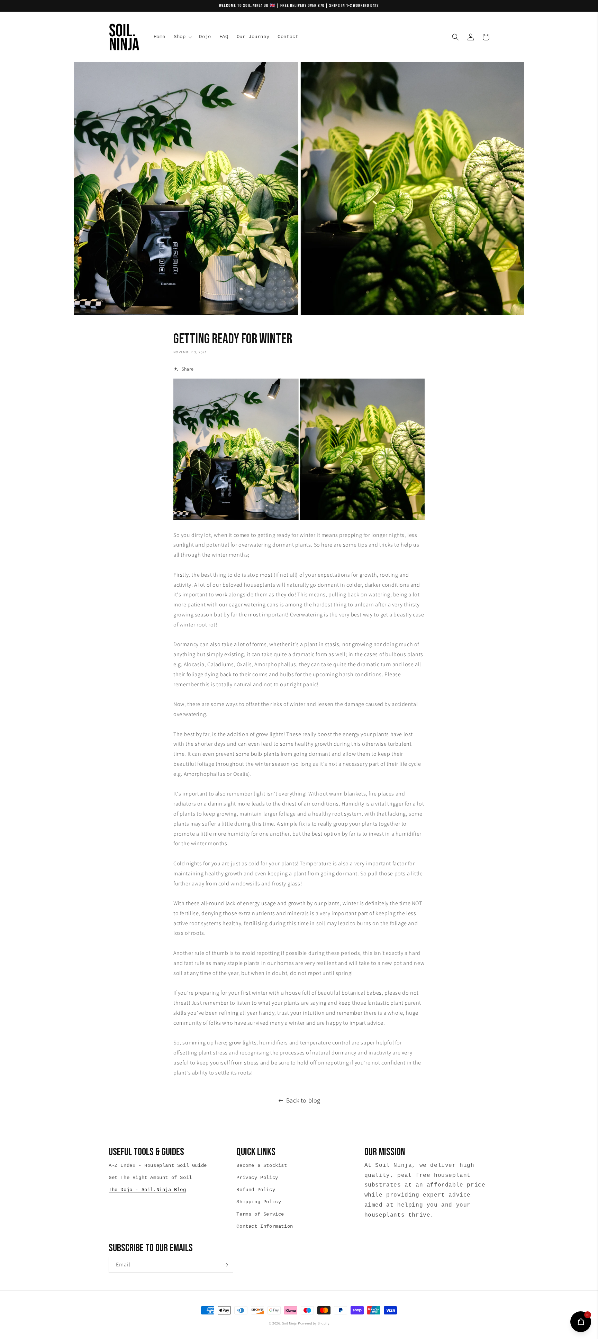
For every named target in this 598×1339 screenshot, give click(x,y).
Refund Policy (255, 1189)
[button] (182, 36)
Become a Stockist (261, 1165)
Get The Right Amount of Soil (150, 1177)
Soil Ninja (289, 1323)
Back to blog (303, 1100)
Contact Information (264, 1226)
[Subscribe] (225, 1265)
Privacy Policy (257, 1177)
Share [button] (187, 369)
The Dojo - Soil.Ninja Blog (147, 1189)
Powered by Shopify (313, 1323)
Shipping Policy (258, 1202)
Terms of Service (260, 1214)
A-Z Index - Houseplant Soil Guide (158, 1165)
